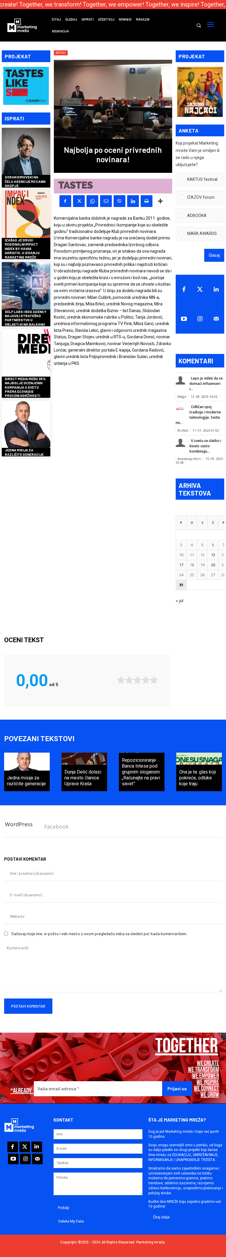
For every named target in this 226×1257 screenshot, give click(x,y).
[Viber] (119, 201)
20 (213, 564)
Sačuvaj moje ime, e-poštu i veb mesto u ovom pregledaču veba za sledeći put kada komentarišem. (99, 933)
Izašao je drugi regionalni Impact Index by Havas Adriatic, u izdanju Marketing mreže (22, 248)
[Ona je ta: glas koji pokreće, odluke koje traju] (199, 772)
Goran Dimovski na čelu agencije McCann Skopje (25, 181)
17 (181, 564)
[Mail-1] (216, 319)
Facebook (56, 826)
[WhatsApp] (92, 201)
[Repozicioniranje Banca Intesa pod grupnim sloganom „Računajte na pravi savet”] (141, 772)
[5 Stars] (154, 680)
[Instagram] (200, 319)
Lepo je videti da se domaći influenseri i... (206, 383)
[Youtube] (184, 319)
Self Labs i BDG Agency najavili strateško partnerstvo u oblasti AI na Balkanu (25, 317)
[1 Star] (121, 680)
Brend (61, 53)
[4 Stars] (146, 680)
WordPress (19, 824)
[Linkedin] (133, 201)
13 (213, 554)
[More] (160, 201)
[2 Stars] (129, 680)
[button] (198, 25)
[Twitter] (200, 289)
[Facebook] (65, 201)
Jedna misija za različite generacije (24, 452)
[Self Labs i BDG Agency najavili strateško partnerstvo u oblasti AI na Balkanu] (26, 286)
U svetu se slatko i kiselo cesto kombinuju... (205, 446)
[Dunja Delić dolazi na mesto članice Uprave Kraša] (84, 772)
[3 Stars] (137, 680)
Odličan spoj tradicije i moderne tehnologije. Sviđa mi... (198, 414)
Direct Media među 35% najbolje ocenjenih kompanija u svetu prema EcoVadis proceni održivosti (25, 387)
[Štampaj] (146, 201)
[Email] (106, 201)
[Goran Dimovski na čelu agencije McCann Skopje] (26, 152)
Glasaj (214, 255)
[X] (79, 201)
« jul (179, 600)
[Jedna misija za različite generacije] (26, 425)
